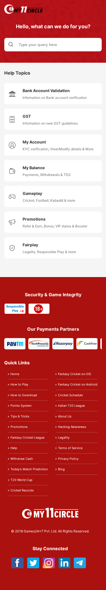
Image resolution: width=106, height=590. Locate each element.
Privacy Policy (68, 459)
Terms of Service (70, 448)
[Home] (23, 12)
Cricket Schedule (70, 395)
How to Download (23, 395)
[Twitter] (33, 566)
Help (13, 448)
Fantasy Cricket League (27, 437)
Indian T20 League (71, 406)
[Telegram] (79, 566)
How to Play (19, 384)
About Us (65, 416)
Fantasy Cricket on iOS (74, 374)
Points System (21, 406)
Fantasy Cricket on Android (78, 384)
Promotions (19, 427)
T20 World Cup (21, 480)
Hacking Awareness (72, 427)
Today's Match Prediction (29, 469)
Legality (64, 437)
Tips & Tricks (19, 416)
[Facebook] (17, 566)
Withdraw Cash (21, 459)
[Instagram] (48, 566)
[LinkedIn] (64, 566)
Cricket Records (22, 490)
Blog (61, 469)
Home (14, 374)
